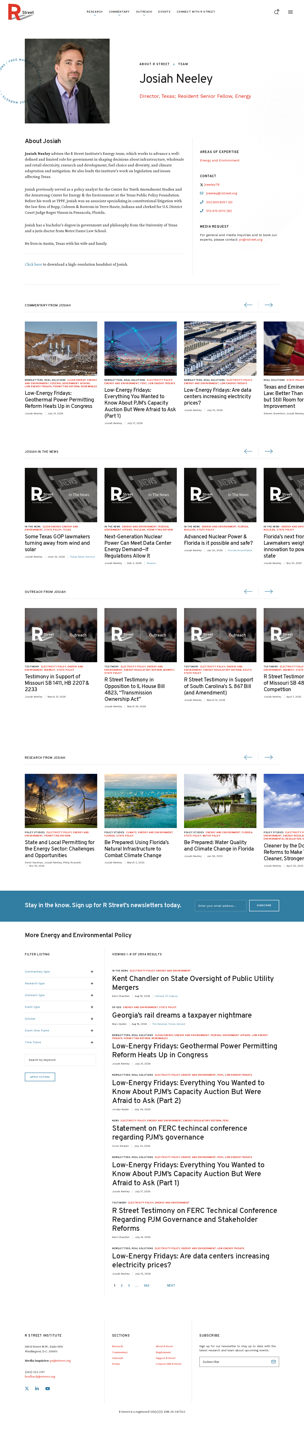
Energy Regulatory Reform (143, 670)
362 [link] (146, 1286)
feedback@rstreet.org (40, 1376)
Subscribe (264, 905)
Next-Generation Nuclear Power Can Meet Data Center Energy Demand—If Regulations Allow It (137, 547)
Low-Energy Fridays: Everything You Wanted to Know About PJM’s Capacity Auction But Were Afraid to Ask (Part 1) (140, 403)
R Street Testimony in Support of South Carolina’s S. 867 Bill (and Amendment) (218, 686)
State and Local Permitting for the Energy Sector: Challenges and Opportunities (60, 849)
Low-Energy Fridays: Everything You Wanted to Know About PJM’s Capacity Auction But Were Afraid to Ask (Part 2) (188, 1092)
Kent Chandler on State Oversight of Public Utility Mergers (193, 983)
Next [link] (171, 1286)
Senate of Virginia (166, 996)
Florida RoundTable (240, 550)
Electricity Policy (159, 380)
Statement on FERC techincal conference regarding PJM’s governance (179, 1133)
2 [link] (122, 1286)
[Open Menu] (290, 12)
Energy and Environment (219, 160)
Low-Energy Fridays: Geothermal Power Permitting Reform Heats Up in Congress (59, 400)
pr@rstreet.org (250, 239)
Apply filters (40, 1077)
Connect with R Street (196, 12)
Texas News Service (82, 556)
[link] (27, 1389)
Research (117, 1346)
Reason (151, 563)
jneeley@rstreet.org (221, 193)
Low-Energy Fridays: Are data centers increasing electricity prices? (217, 397)
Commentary (120, 1352)
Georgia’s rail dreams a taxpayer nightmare (182, 1015)
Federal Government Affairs (70, 383)
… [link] (136, 1286)
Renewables (89, 386)
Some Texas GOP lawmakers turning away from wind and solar (57, 543)
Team (183, 64)
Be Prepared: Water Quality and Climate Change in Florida (219, 846)
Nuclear (139, 529)
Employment (163, 1352)
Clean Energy (76, 380)
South (247, 670)
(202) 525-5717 (35, 1372)
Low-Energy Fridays (38, 386)
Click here (33, 264)
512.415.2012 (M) (219, 211)
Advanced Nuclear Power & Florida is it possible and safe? (218, 540)
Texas (67, 529)
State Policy (295, 380)
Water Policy (211, 835)
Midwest (49, 670)
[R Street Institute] (21, 12)
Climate (131, 832)
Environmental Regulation (282, 839)
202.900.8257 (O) (219, 202)
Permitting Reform (66, 386)
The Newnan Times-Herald (168, 1024)
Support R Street (165, 1358)
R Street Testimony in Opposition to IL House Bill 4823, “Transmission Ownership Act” (134, 690)
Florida (243, 526)
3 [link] (129, 1286)
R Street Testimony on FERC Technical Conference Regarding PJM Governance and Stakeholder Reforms (194, 1220)
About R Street (154, 64)
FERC (143, 383)
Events (164, 12)
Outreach (144, 12)
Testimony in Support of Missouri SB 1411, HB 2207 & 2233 (57, 683)
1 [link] (114, 1286)
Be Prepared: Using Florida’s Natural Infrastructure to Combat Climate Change (136, 849)
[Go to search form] (277, 12)
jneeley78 (211, 184)
